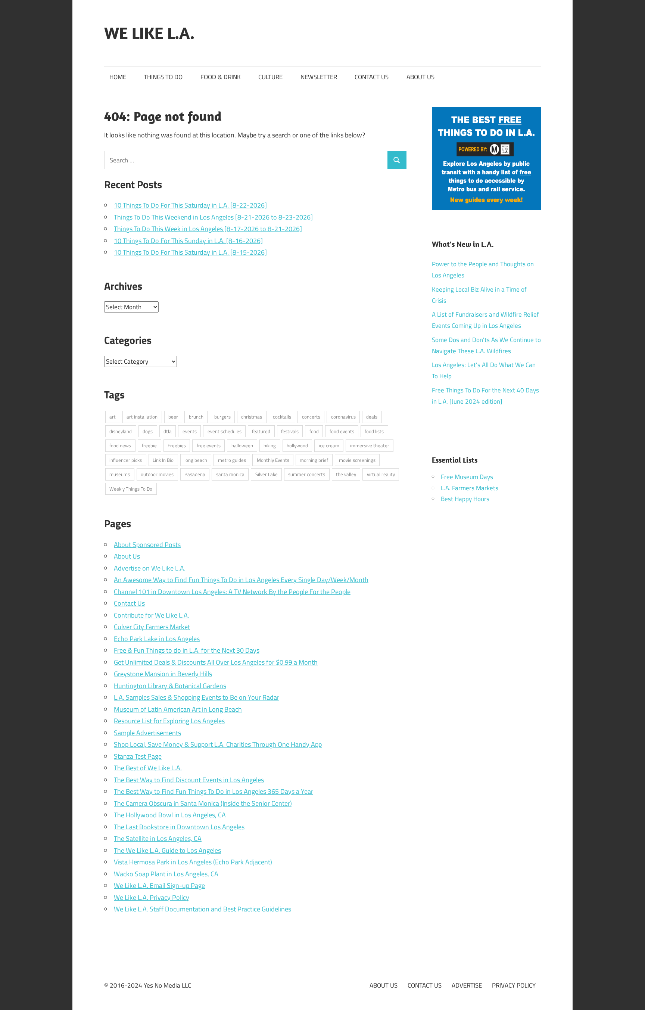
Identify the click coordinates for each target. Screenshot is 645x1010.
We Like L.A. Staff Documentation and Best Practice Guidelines (202, 909)
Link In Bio (163, 460)
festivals (290, 431)
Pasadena (194, 474)
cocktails (282, 416)
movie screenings (357, 460)
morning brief (314, 460)
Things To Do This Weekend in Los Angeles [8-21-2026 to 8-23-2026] (213, 217)
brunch (196, 416)
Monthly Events (273, 460)
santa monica (230, 474)
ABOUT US (420, 77)
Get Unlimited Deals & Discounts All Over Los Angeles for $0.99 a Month (216, 662)
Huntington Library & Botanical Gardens (170, 686)
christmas (251, 416)
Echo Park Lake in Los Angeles (157, 639)
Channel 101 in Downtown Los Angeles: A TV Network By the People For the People (232, 592)
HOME (117, 77)
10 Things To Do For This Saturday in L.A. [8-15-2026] (190, 252)
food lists (374, 431)
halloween (242, 445)
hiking (270, 445)
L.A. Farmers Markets (469, 488)
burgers (222, 416)
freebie (149, 445)
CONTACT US (372, 77)
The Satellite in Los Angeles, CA (158, 838)
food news (120, 445)
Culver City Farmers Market (152, 627)
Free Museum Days (467, 477)
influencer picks (125, 460)
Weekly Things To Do (130, 488)
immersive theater (369, 445)
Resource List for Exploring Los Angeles (169, 721)
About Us (127, 556)
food (314, 431)
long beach (195, 460)
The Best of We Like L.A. (148, 768)
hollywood (297, 445)
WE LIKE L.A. (149, 33)
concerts (311, 416)
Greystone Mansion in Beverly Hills (163, 674)
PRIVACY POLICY (514, 985)
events (190, 431)
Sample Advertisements (147, 733)
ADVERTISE (467, 985)
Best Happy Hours (465, 499)
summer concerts (306, 474)
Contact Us (129, 603)
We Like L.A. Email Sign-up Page (159, 885)
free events (209, 445)
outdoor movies (157, 474)
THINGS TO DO (163, 77)
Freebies (177, 445)
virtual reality (381, 474)
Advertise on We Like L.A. (150, 568)
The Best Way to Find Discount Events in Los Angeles (189, 780)
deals (371, 416)
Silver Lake (266, 474)
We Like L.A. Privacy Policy (151, 897)
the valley (346, 474)
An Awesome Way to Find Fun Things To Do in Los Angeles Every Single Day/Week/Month (241, 580)
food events (342, 431)
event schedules (225, 431)
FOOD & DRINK (220, 77)
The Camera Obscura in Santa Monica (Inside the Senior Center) (203, 803)
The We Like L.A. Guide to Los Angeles (167, 850)
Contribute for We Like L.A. (151, 615)
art (112, 416)
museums (119, 474)
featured (261, 431)
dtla (167, 431)
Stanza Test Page (138, 756)
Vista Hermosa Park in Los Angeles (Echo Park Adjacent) (193, 862)
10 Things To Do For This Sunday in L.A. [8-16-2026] (188, 241)
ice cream (329, 445)
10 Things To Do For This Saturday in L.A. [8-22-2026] (190, 205)
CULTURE (270, 77)
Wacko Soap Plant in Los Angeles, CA (166, 874)
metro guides (232, 460)
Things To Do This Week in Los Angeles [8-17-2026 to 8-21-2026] (208, 229)
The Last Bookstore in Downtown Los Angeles (179, 827)
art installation (142, 416)
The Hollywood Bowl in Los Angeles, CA (170, 815)
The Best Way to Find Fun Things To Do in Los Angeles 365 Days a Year (213, 791)
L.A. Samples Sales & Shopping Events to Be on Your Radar (196, 697)
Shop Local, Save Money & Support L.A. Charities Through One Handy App (218, 744)
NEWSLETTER (318, 77)
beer (173, 416)
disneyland (120, 431)
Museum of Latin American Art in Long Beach (178, 709)
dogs (148, 431)
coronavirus (343, 416)
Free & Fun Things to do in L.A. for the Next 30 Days (186, 650)
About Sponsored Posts (147, 545)
